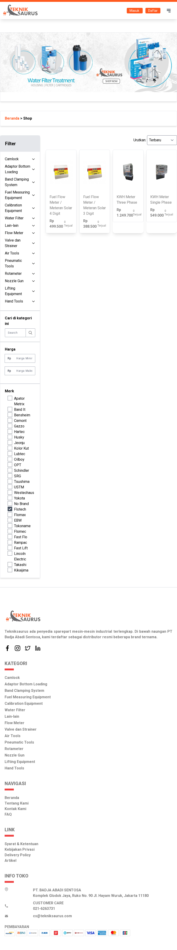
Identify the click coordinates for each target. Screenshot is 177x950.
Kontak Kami (15, 809)
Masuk (135, 10)
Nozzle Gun (14, 281)
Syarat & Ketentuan (21, 844)
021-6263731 (44, 908)
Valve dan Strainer (13, 243)
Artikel (10, 860)
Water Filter (14, 218)
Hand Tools (14, 301)
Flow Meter (14, 233)
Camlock (12, 159)
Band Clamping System (17, 182)
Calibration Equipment (13, 208)
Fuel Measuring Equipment (17, 195)
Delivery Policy (18, 855)
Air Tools (12, 253)
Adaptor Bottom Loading (17, 169)
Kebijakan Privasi (20, 849)
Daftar (153, 10)
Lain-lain (11, 225)
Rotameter (13, 273)
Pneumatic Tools (13, 263)
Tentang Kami (17, 803)
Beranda (12, 798)
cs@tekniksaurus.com (52, 916)
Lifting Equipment (13, 291)
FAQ (8, 814)
